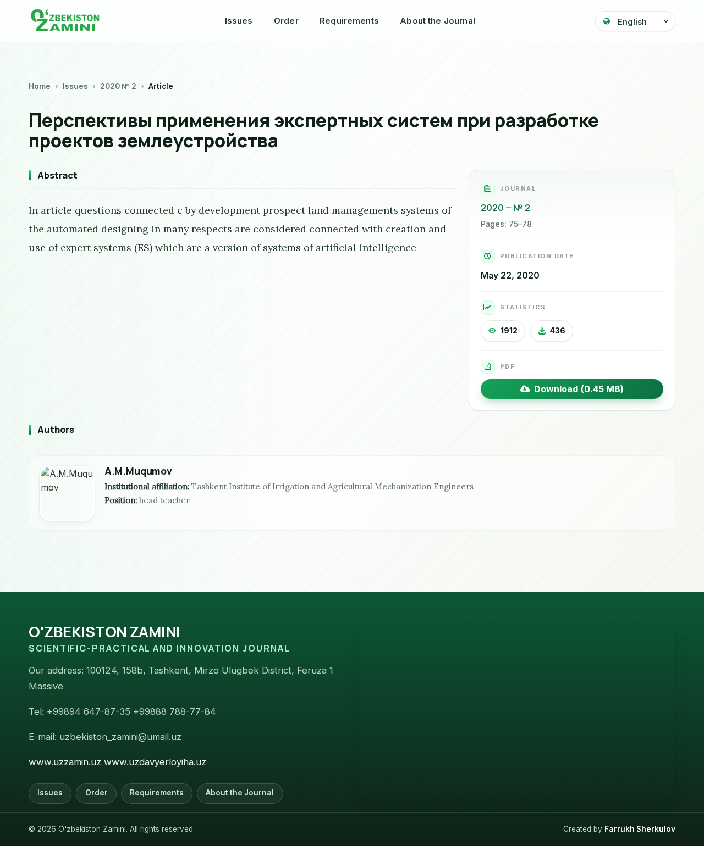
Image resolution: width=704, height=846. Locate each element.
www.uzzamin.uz (65, 761)
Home (40, 86)
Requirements (349, 20)
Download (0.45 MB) (577, 388)
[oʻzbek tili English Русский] (635, 21)
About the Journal (437, 20)
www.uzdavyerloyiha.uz (155, 761)
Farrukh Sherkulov (639, 829)
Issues (239, 20)
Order (286, 20)
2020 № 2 (118, 86)
